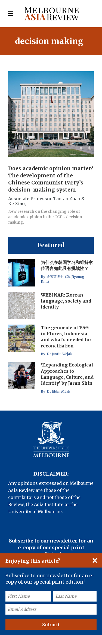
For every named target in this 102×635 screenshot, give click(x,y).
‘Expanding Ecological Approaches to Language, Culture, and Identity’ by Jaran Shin (67, 374)
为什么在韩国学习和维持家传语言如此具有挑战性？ (67, 265)
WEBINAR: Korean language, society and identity (66, 301)
